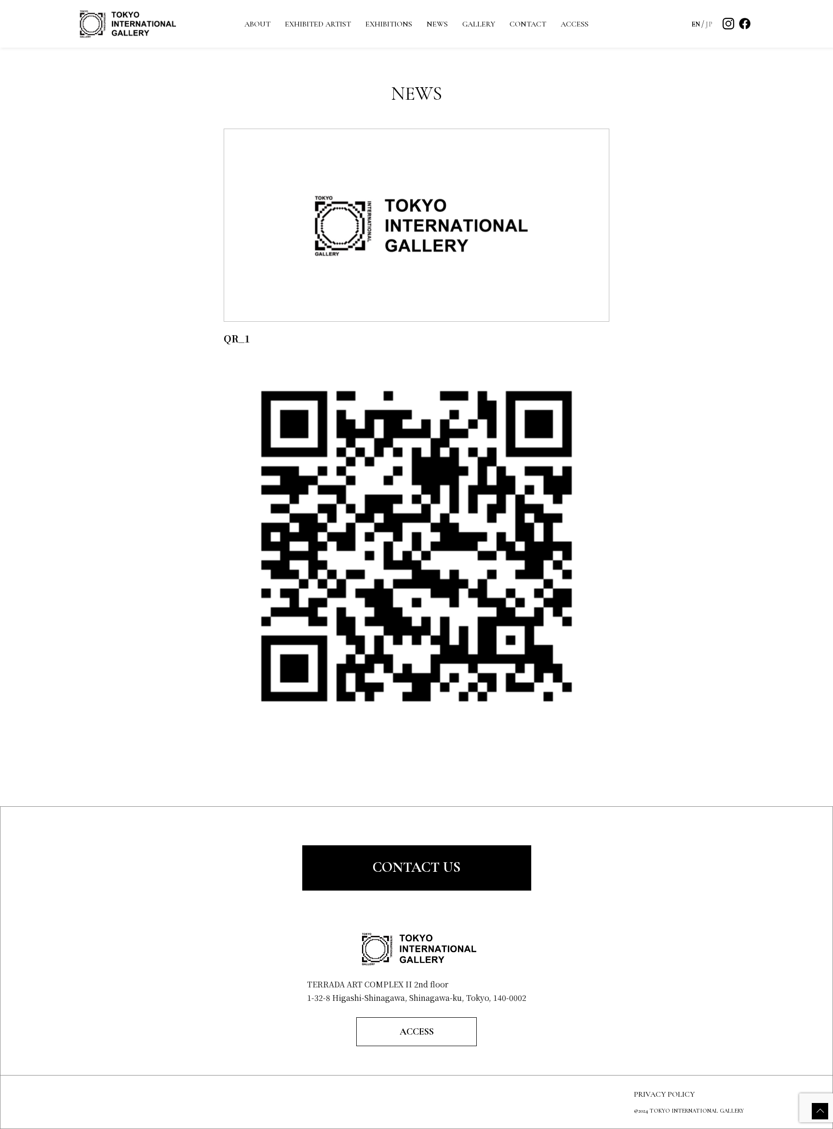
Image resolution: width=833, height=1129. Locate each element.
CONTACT (528, 24)
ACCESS (575, 24)
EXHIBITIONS (388, 24)
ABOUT (257, 24)
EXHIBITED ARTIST (318, 24)
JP (709, 24)
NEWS (437, 24)
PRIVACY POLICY (664, 1094)
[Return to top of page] (820, 1111)
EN (695, 24)
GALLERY (478, 24)
